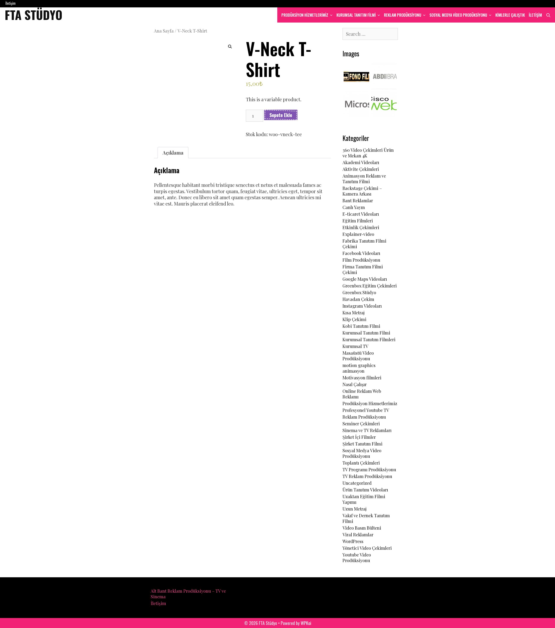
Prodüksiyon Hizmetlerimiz (370, 403)
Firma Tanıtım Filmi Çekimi (363, 269)
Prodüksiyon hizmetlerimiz (304, 15)
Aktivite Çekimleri (361, 169)
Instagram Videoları (362, 306)
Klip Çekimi (354, 319)
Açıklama (173, 152)
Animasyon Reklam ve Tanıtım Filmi (364, 178)
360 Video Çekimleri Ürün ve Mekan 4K (368, 152)
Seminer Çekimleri (361, 423)
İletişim (10, 3)
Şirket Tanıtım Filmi (362, 444)
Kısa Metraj (354, 312)
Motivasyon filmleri (362, 377)
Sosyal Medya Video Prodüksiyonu (458, 15)
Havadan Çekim (358, 299)
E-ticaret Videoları (361, 214)
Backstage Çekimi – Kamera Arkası (362, 191)
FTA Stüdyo (33, 14)
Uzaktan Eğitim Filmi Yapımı (364, 499)
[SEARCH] (548, 15)
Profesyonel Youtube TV (366, 410)
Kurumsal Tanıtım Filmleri (369, 339)
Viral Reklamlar (358, 534)
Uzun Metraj (355, 509)
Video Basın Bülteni (362, 528)
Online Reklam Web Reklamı (362, 394)
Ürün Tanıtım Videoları (365, 490)
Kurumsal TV (355, 346)
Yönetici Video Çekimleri (367, 548)
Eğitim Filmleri (358, 220)
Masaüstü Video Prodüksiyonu (358, 355)
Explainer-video (358, 234)
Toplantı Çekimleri (361, 463)
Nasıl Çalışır (355, 384)
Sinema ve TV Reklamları (367, 430)
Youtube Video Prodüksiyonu (357, 557)
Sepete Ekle (280, 114)
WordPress (353, 541)
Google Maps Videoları (365, 279)
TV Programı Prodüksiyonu (369, 469)
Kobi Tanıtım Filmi (361, 326)
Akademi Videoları (361, 162)
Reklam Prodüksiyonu (402, 15)
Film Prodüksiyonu (361, 260)
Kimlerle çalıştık (510, 15)
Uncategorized (357, 483)
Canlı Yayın (354, 207)
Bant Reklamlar (358, 200)
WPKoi (306, 623)
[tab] (173, 152)
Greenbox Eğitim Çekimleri (370, 286)
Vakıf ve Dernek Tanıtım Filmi (366, 518)
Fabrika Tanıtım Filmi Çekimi (364, 243)
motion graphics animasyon (359, 368)
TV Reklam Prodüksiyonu (367, 476)
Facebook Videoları (361, 253)
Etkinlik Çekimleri (361, 227)
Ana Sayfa (164, 31)
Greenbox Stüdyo (359, 292)
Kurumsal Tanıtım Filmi (356, 15)
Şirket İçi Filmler (359, 437)
